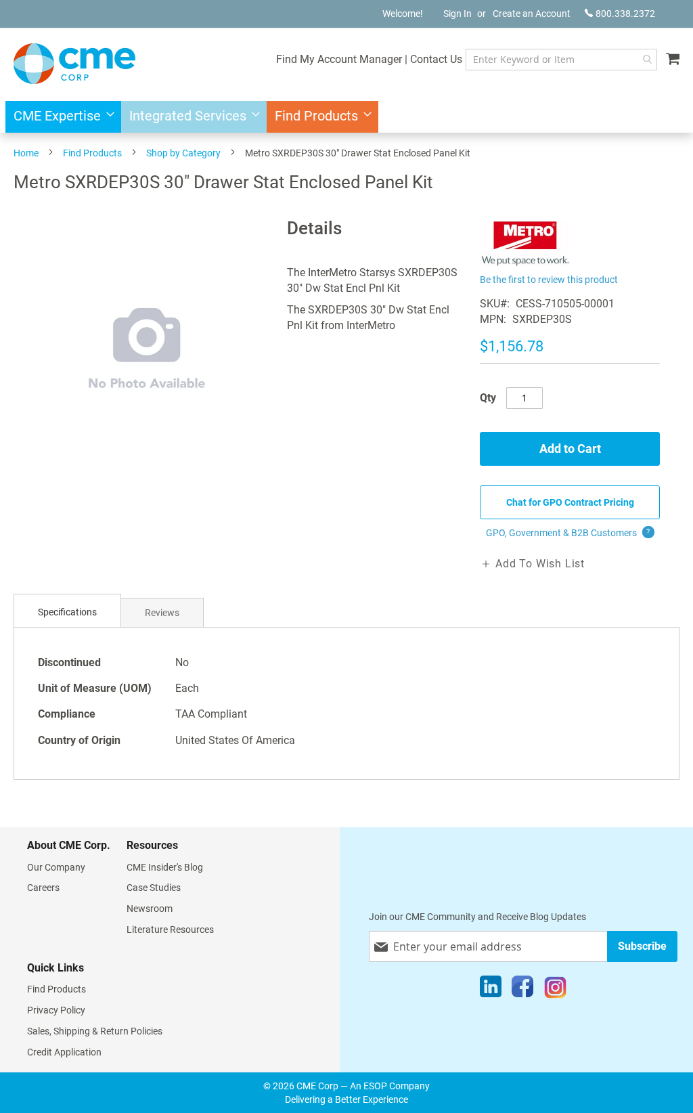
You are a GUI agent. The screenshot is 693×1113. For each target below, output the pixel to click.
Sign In (457, 13)
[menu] (346, 117)
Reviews (162, 612)
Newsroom (150, 908)
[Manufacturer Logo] (525, 262)
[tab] (67, 612)
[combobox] (561, 59)
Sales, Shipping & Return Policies (94, 1031)
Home (26, 153)
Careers (43, 887)
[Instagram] (555, 990)
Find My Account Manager (339, 59)
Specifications (67, 612)
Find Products (92, 153)
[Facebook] (522, 990)
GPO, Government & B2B (568, 532)
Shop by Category (183, 153)
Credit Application (64, 1052)
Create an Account (532, 13)
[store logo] (74, 63)
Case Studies (154, 887)
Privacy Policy (56, 1010)
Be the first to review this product (549, 279)
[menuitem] (59, 117)
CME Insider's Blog (165, 867)
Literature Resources (170, 929)
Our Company (56, 867)
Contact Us (436, 59)
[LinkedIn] (490, 990)
